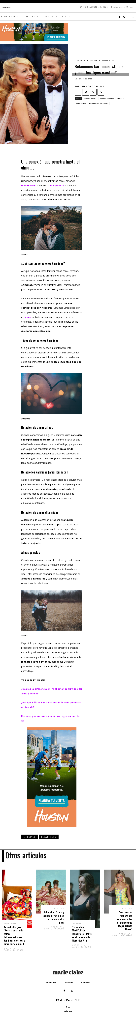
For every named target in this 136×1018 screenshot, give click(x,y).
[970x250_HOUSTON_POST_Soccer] (34, 40)
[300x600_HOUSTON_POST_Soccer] (51, 829)
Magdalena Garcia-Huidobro (14, 949)
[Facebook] (119, 16)
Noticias (69, 982)
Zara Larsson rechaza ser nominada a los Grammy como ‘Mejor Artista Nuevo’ (124, 921)
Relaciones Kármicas (98, 103)
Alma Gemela (90, 98)
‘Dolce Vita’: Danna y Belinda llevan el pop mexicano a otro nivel (53, 917)
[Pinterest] (93, 92)
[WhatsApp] (101, 92)
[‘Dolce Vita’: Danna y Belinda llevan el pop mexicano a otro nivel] (51, 892)
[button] (133, 17)
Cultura (59, 909)
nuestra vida (29, 185)
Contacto (85, 982)
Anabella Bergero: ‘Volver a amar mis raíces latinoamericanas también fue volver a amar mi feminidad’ (14, 935)
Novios (120, 98)
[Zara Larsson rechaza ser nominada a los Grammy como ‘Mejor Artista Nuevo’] (119, 892)
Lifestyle (82, 61)
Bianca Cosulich (93, 86)
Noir (68, 1007)
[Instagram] (124, 16)
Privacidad (51, 982)
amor (28, 317)
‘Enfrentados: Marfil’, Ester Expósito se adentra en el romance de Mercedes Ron (82, 933)
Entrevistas (11, 923)
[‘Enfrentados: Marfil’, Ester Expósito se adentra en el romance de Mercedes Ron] (85, 899)
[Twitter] (85, 92)
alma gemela (55, 185)
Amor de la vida (107, 98)
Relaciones (102, 61)
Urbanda (68, 1011)
